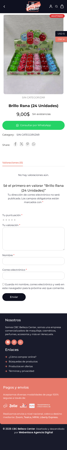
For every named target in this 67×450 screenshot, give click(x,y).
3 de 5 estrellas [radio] (9, 220)
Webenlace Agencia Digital (36, 432)
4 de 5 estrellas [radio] (12, 220)
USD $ (60, 33)
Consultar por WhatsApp (35, 125)
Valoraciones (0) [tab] (12, 162)
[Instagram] (14, 342)
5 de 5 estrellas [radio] (15, 220)
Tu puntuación (12, 215)
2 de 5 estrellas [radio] (6, 220)
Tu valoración (11, 225)
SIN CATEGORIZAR (33, 97)
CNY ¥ (60, 39)
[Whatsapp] (20, 342)
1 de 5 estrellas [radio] (3, 220)
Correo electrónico (14, 269)
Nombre (8, 255)
